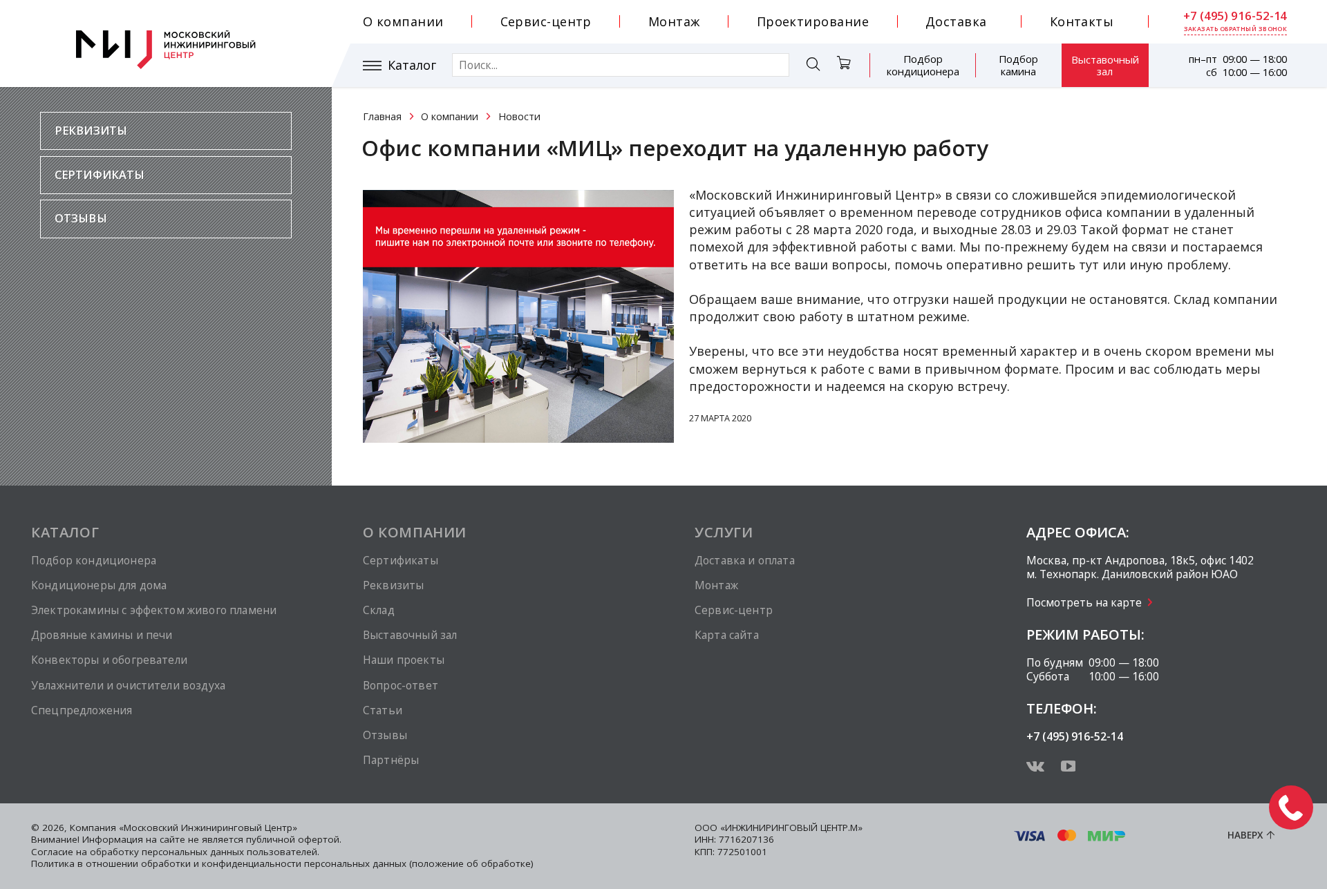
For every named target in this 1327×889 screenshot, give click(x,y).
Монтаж (674, 21)
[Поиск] (813, 66)
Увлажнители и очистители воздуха (128, 685)
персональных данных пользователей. (230, 851)
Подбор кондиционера (923, 65)
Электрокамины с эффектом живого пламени (153, 610)
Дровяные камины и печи (101, 634)
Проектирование (813, 21)
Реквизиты (91, 130)
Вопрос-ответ (400, 685)
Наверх (1245, 835)
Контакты (1082, 21)
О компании (403, 21)
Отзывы (81, 218)
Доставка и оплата (745, 560)
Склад (379, 610)
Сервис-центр (546, 21)
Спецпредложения (81, 710)
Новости (519, 116)
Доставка (956, 21)
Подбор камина (1018, 65)
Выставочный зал (1105, 65)
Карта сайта (727, 634)
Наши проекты (403, 659)
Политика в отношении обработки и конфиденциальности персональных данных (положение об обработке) (282, 863)
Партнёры (391, 759)
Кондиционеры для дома (99, 585)
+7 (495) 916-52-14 (1235, 15)
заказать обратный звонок (1236, 29)
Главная (382, 116)
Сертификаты (100, 174)
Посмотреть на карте (1084, 602)
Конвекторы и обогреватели (109, 659)
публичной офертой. (293, 839)
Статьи (382, 710)
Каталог (412, 65)
